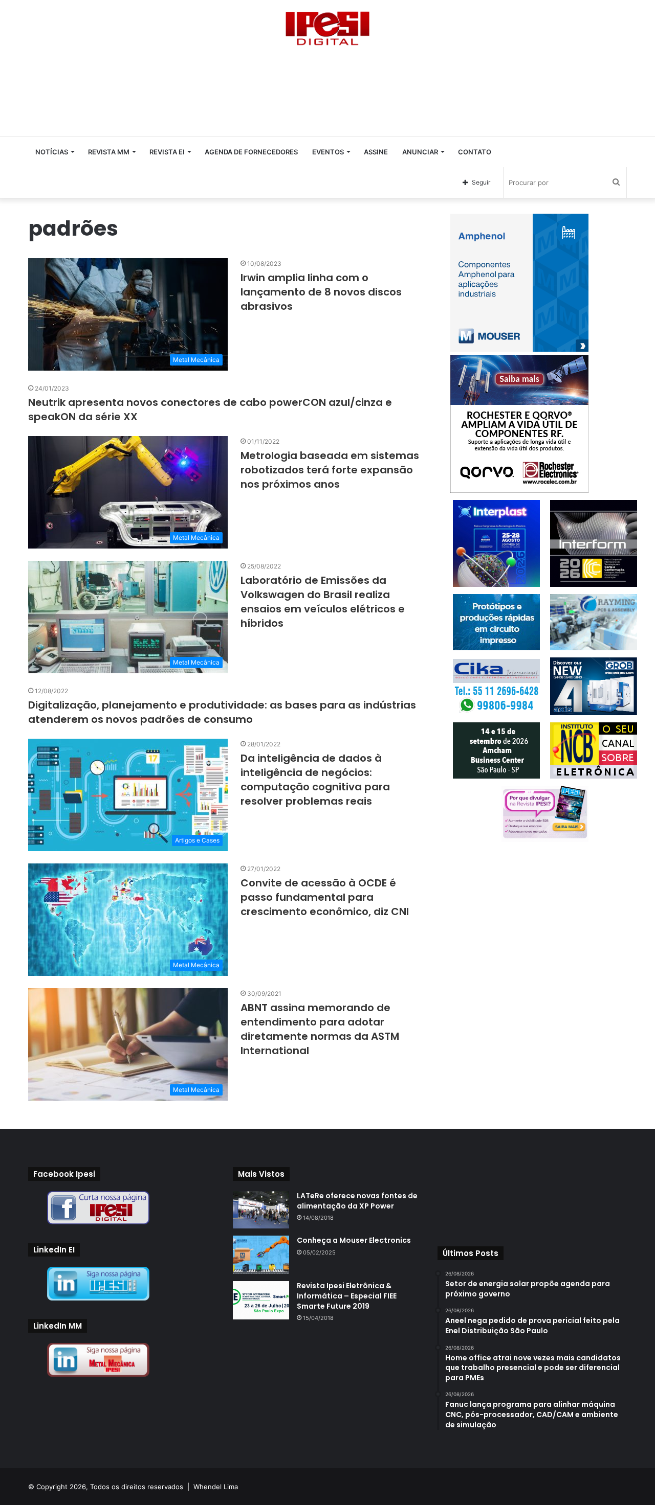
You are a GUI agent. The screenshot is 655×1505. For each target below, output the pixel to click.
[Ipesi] (327, 26)
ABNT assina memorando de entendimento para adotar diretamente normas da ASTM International (320, 1029)
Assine (376, 152)
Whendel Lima (215, 1487)
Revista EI (167, 152)
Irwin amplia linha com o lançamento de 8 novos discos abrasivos (321, 291)
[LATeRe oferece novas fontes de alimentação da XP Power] (261, 1209)
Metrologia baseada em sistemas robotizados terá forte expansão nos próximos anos (330, 469)
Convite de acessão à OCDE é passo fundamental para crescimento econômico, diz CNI (325, 897)
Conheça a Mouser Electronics (354, 1240)
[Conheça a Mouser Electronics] (261, 1255)
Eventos (328, 152)
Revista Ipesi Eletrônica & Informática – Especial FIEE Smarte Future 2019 (347, 1296)
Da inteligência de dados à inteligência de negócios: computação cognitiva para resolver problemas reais (315, 779)
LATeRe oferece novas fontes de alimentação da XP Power (357, 1201)
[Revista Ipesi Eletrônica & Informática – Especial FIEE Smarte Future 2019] (261, 1300)
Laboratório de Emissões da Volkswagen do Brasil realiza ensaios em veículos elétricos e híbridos (323, 601)
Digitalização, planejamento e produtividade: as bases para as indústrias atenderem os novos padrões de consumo (222, 712)
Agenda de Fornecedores (251, 152)
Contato (474, 152)
